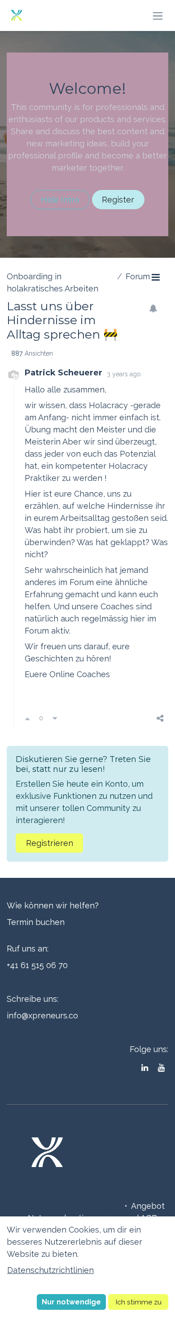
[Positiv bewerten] (27, 718)
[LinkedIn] (144, 1068)
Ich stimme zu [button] (138, 1302)
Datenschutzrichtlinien (50, 1270)
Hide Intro (60, 199)
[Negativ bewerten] (55, 718)
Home (109, 1206)
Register (118, 199)
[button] (71, 1302)
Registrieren (49, 843)
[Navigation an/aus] (157, 15)
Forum (138, 276)
